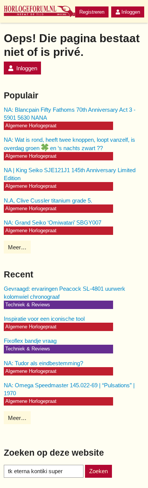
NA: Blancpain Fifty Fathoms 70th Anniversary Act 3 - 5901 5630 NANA (69, 113)
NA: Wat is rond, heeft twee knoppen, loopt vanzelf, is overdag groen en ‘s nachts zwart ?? (69, 143)
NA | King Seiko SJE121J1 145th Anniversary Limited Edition (69, 174)
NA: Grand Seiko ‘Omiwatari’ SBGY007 (52, 222)
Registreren (91, 12)
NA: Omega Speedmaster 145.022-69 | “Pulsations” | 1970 (69, 389)
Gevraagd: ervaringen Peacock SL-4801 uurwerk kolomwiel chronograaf (64, 292)
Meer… (17, 247)
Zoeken (98, 471)
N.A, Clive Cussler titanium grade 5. (48, 200)
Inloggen (130, 12)
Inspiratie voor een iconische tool (44, 318)
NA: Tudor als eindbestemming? (43, 363)
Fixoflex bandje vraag (30, 340)
